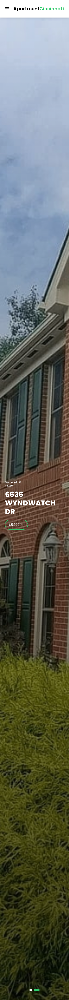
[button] (32, 990)
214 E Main (24, 503)
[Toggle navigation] (7, 9)
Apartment (38, 8)
